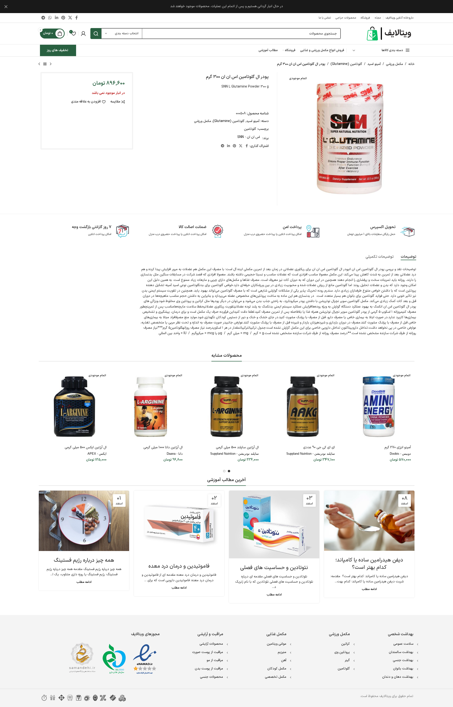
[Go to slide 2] (224, 471)
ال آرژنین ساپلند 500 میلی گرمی (237, 447)
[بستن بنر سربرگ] (6, 6)
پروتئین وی (342, 652)
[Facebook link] (76, 18)
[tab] (408, 257)
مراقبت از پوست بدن (209, 668)
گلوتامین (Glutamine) (346, 64)
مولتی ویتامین (276, 643)
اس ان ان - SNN (248, 137)
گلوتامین (250, 129)
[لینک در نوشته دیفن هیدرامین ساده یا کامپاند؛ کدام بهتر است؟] (369, 521)
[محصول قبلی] (51, 64)
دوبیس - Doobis (400, 453)
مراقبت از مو (215, 660)
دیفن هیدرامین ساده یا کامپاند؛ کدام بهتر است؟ (369, 563)
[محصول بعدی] (39, 64)
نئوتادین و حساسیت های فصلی (274, 568)
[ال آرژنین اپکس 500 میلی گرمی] (74, 406)
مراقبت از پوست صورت (207, 652)
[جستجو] (95, 33)
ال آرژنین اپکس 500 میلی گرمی (86, 447)
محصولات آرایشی (211, 643)
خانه (411, 64)
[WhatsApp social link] (50, 18)
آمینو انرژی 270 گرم (398, 447)
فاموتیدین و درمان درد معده (178, 566)
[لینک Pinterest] (63, 18)
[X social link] (70, 18)
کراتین (345, 643)
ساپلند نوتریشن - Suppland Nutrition (310, 453)
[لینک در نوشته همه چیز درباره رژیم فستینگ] (84, 521)
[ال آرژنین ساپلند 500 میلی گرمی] (226, 406)
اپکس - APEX (97, 453)
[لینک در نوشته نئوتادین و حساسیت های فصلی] (274, 524)
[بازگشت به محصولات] (45, 64)
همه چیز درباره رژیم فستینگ (84, 560)
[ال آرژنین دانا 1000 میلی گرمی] (150, 406)
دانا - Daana (175, 453)
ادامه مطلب (369, 589)
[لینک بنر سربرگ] (226, 6)
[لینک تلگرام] (43, 18)
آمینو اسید (374, 64)
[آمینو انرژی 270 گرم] (378, 406)
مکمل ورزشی (394, 64)
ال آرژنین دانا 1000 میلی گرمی (163, 447)
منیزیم (282, 652)
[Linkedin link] (56, 18)
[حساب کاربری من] (83, 33)
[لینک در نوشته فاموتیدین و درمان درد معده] (179, 524)
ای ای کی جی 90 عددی (319, 447)
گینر (347, 660)
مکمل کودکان (276, 668)
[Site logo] (389, 33)
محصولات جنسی (211, 676)
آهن (283, 660)
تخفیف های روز (57, 50)
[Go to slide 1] (229, 471)
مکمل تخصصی (275, 676)
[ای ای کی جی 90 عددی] (302, 406)
